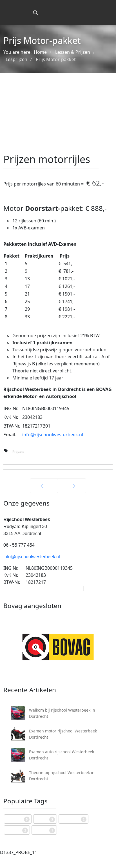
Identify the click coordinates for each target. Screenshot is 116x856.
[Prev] (44, 486)
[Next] (72, 486)
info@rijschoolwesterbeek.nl (52, 435)
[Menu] (23, 12)
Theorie (43, 830)
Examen (16, 830)
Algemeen (72, 819)
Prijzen (18, 451)
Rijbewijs (17, 819)
